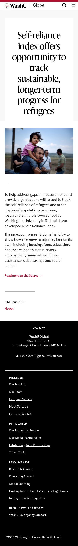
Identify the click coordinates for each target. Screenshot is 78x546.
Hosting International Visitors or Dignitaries (38, 491)
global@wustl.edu (49, 356)
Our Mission (17, 384)
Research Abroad (21, 469)
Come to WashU (20, 414)
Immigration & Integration (27, 498)
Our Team (16, 392)
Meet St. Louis (18, 406)
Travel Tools (17, 452)
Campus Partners (20, 399)
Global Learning (19, 484)
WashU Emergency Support (27, 515)
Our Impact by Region (24, 430)
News (9, 309)
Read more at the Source (21, 275)
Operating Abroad (21, 476)
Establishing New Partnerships (29, 445)
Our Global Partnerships (25, 438)
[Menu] (73, 6)
